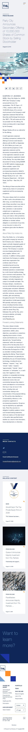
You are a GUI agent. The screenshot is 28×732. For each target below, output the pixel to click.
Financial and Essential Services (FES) (7, 697)
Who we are (19, 691)
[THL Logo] (5, 5)
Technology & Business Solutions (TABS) (7, 691)
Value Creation (6, 709)
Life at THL (18, 696)
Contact (18, 705)
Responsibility (19, 698)
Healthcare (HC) (7, 701)
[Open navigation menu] (24, 3)
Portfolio (18, 685)
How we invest (8, 707)
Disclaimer (14, 725)
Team (17, 688)
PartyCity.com (10, 319)
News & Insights (19, 694)
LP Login (18, 710)
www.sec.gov (20, 164)
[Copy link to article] (21, 88)
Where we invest (6, 686)
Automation (6, 703)
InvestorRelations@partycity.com (12, 461)
